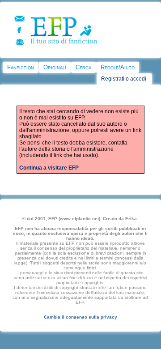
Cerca (83, 67)
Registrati (112, 79)
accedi (138, 79)
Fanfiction (20, 67)
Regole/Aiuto (118, 67)
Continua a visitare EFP (49, 168)
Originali (54, 67)
